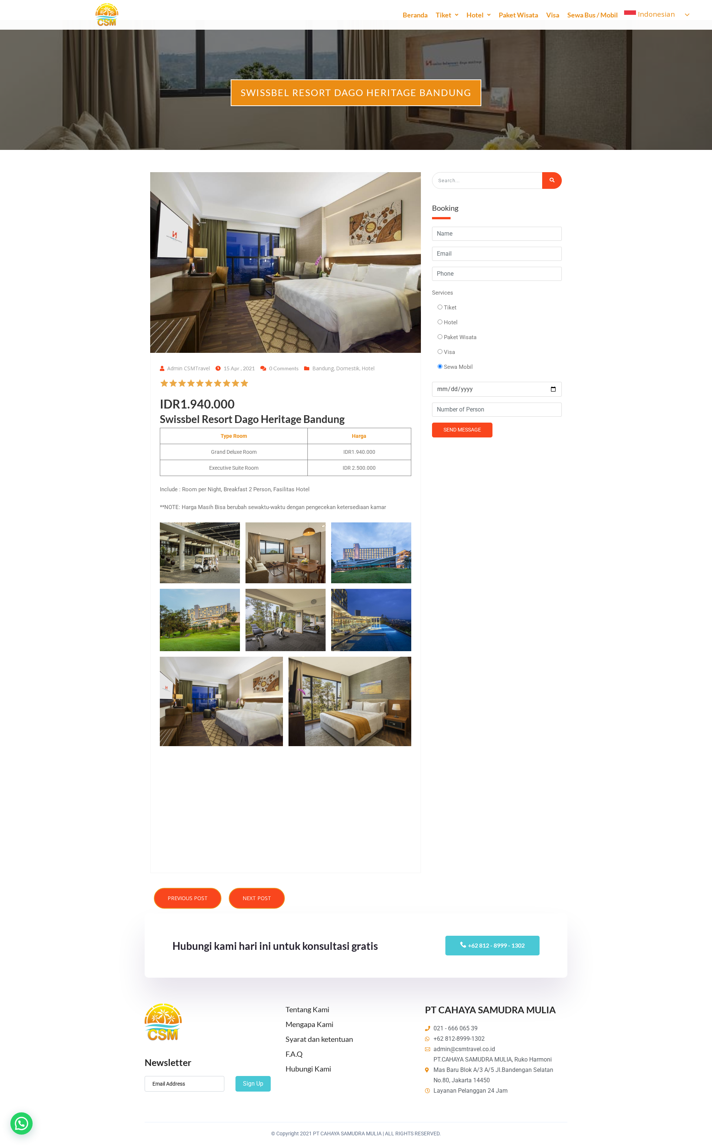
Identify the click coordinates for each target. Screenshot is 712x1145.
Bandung (323, 368)
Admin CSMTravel (188, 368)
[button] (169, 386)
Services (442, 292)
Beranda (415, 15)
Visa (552, 15)
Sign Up (253, 1083)
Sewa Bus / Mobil (592, 15)
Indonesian (655, 14)
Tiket (443, 15)
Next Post (257, 898)
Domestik (347, 368)
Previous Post (188, 898)
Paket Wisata (518, 15)
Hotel (475, 15)
